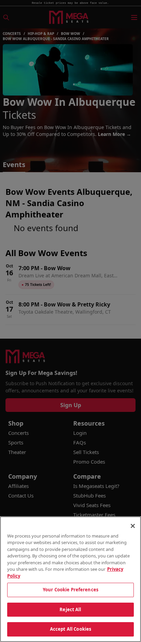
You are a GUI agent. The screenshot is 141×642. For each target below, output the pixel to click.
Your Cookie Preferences (70, 590)
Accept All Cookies (70, 629)
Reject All (70, 609)
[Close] (132, 525)
